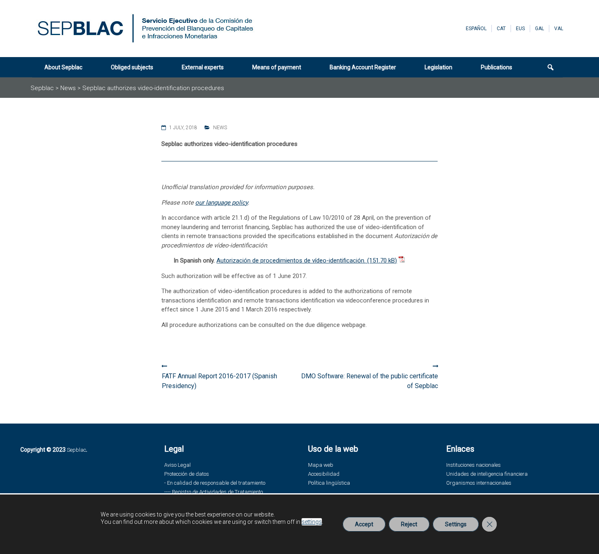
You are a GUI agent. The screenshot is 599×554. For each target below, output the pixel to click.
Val (558, 28)
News (220, 127)
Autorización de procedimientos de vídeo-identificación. (291, 260)
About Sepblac (63, 67)
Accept (364, 524)
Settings (456, 524)
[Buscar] (546, 67)
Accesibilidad (323, 474)
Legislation (438, 67)
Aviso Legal (177, 465)
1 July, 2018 (183, 127)
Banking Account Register (363, 67)
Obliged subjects (132, 67)
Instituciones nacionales (473, 465)
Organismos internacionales (478, 483)
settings (312, 522)
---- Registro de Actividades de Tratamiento (213, 492)
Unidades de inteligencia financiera (487, 474)
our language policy (221, 202)
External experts (203, 67)
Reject (409, 524)
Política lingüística (329, 483)
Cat (501, 28)
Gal (539, 28)
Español (476, 28)
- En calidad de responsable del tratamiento (214, 483)
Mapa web (320, 465)
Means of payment (276, 67)
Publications (496, 67)
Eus (520, 28)
